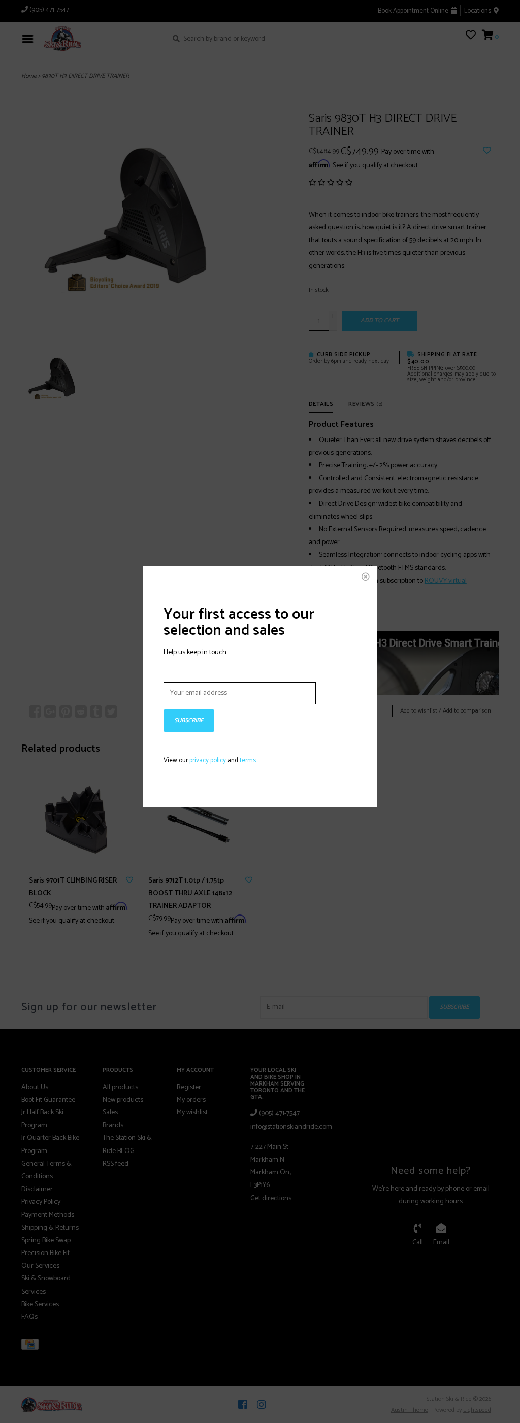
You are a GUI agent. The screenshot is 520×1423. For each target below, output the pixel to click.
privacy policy (207, 760)
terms (248, 760)
